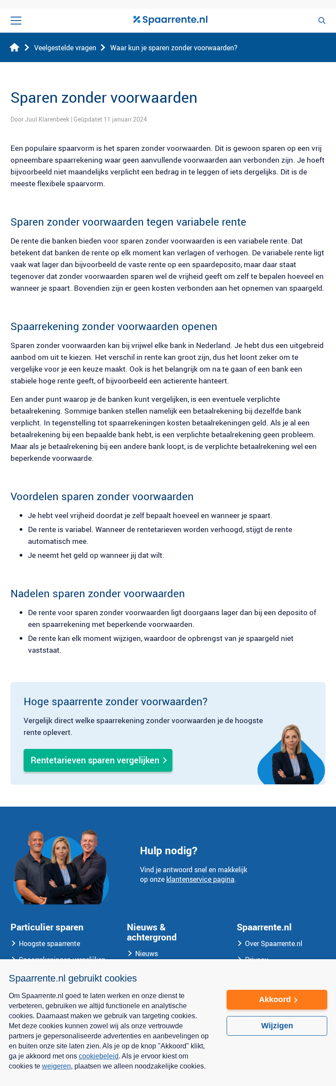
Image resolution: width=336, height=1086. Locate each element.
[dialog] (168, 1022)
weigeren (56, 1066)
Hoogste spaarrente (49, 943)
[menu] (15, 20)
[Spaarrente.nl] (170, 20)
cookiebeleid (99, 1056)
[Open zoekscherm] (322, 20)
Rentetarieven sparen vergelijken (95, 760)
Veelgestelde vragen (65, 47)
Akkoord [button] (275, 999)
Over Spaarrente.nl (273, 943)
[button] (109, 1072)
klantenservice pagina (200, 879)
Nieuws (146, 953)
